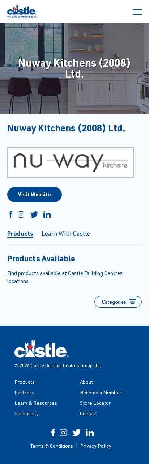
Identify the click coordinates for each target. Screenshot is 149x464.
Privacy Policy (95, 446)
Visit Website (34, 194)
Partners (24, 392)
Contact (88, 413)
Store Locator (95, 403)
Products (20, 233)
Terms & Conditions (51, 446)
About (86, 382)
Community (26, 413)
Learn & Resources (35, 403)
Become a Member (101, 392)
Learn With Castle (66, 233)
